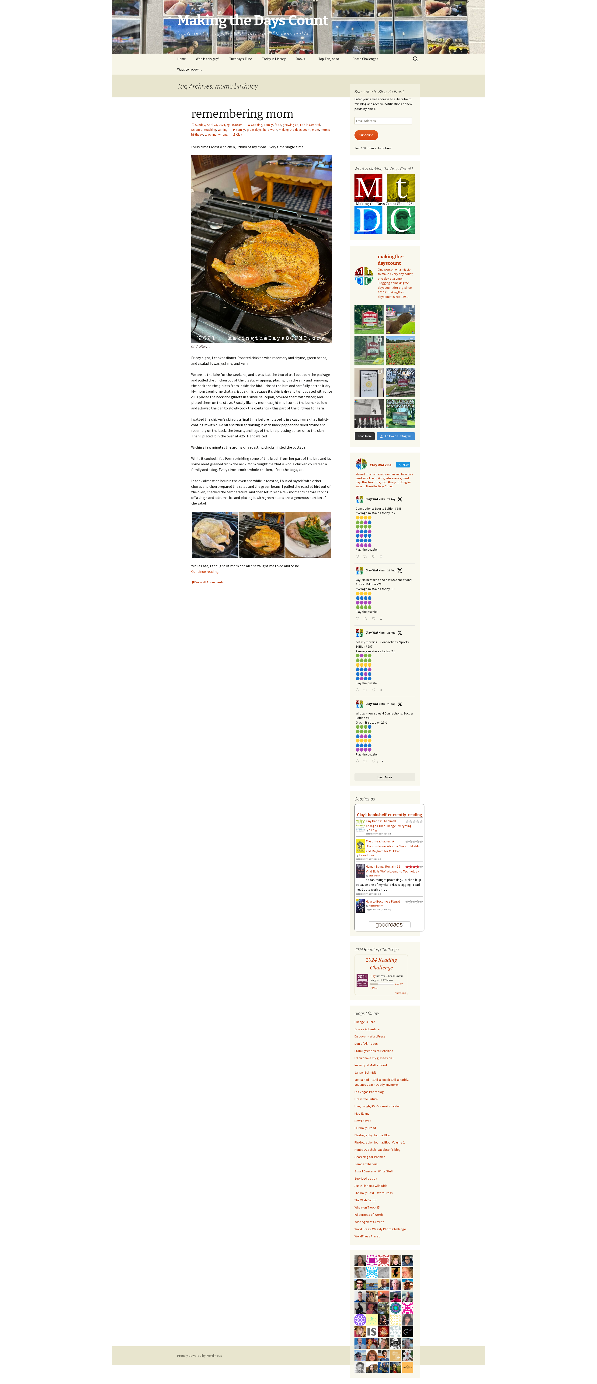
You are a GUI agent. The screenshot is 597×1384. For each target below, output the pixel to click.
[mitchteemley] (407, 1296)
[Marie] (372, 1284)
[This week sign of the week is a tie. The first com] (369, 350)
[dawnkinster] (407, 1272)
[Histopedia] (395, 1331)
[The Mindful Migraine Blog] (395, 1307)
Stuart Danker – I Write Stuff (373, 1171)
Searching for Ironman (369, 1157)
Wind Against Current (369, 1222)
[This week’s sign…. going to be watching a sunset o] (369, 382)
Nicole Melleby (376, 905)
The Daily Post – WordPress (373, 1193)
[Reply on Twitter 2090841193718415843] (358, 690)
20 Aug (391, 704)
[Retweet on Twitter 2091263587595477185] (366, 557)
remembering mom (242, 114)
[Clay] (360, 1355)
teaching (210, 129)
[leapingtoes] (395, 1367)
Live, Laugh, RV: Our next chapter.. (377, 1106)
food (277, 125)
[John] (383, 1319)
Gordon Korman (367, 855)
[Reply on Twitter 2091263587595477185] (358, 557)
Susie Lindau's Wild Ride (371, 1186)
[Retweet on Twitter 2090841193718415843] (366, 690)
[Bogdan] (395, 1296)
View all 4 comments (209, 582)
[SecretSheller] (407, 1367)
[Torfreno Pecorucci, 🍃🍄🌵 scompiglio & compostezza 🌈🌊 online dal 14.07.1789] (407, 1343)
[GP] (360, 1272)
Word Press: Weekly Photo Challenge (380, 1229)
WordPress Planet (367, 1236)
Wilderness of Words (369, 1214)
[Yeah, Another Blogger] (360, 1307)
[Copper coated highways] (395, 1272)
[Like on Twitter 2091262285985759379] (375, 619)
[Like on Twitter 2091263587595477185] (375, 557)
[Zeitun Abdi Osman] (372, 1307)
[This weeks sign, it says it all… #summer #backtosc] (369, 319)
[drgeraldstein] (360, 1367)
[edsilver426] (372, 1272)
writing (223, 134)
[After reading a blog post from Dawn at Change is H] (400, 350)
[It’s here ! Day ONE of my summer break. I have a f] (400, 413)
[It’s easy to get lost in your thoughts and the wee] (400, 382)
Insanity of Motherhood (370, 1065)
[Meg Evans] (372, 1355)
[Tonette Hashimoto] (383, 1260)
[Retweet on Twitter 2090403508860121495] (366, 761)
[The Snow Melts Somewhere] (372, 1319)
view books (400, 992)
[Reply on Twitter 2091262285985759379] (358, 619)
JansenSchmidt (365, 1072)
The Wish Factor (365, 1200)
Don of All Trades (366, 1043)
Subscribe (366, 135)
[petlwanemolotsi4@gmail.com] (383, 1284)
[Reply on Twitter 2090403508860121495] (358, 761)
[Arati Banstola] (372, 1296)
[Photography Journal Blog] (395, 1343)
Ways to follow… (189, 69)
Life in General (310, 125)
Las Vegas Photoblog (369, 1092)
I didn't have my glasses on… (374, 1058)
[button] (214, 535)
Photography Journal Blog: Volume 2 (379, 1142)
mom (315, 129)
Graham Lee (374, 875)
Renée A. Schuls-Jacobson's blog (377, 1149)
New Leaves (362, 1121)
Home (181, 59)
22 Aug (391, 499)
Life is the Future (366, 1099)
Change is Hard (364, 1022)
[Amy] (407, 1319)
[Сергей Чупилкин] (395, 1284)
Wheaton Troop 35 (367, 1207)
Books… (302, 59)
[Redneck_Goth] (383, 1331)
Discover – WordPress (369, 1036)
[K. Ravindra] (360, 1343)
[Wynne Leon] (383, 1343)
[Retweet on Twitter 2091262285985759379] (366, 619)
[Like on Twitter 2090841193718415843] (375, 690)
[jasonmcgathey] (372, 1343)
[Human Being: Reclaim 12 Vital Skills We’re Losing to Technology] (360, 871)
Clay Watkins (375, 499)
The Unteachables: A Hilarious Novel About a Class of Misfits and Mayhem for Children (393, 846)
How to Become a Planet (383, 901)
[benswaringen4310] (383, 1367)
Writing (223, 129)
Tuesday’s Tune (240, 59)
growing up (290, 125)
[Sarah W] (383, 1307)
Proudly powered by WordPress (199, 1355)
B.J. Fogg (373, 830)
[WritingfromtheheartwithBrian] (407, 1260)
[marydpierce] (360, 1331)
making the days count (294, 129)
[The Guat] (407, 1331)
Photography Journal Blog (372, 1135)
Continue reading (207, 571)
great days (254, 129)
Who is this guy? (207, 59)
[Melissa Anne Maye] (383, 1272)
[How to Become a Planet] (360, 905)
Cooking (256, 125)
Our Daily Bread (365, 1128)
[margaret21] (407, 1355)
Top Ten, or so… (330, 59)
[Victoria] (395, 1260)
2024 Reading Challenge (381, 963)
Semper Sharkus (366, 1164)
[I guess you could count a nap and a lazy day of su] (369, 413)
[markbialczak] (360, 1284)
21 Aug (391, 632)
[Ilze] (360, 1260)
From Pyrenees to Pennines (373, 1051)
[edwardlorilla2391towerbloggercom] (407, 1307)
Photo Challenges (365, 59)
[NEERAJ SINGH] (383, 1355)
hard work (270, 129)
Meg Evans (361, 1113)
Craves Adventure (367, 1029)
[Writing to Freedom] (360, 1296)
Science (196, 129)
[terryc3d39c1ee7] (372, 1260)
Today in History (274, 59)
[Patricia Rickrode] (360, 1319)
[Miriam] (407, 1284)
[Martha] (383, 1296)
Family (268, 125)
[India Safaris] (372, 1331)
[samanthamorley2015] (395, 1319)
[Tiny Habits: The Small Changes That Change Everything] (360, 825)
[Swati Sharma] (372, 1367)
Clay (239, 134)
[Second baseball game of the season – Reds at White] (400, 319)
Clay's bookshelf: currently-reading (389, 814)
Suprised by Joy (365, 1178)
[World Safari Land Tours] (395, 1355)
